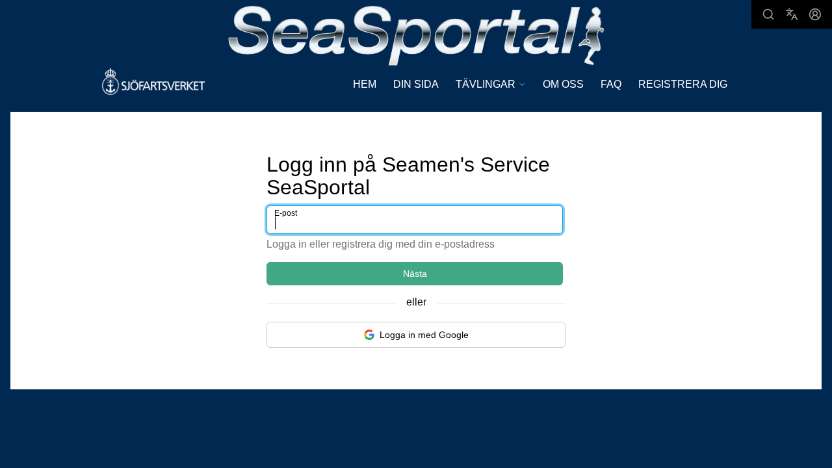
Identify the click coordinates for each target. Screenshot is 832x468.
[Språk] (791, 14)
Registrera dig (682, 84)
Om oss (563, 84)
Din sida (416, 84)
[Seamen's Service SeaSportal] (416, 34)
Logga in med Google (424, 335)
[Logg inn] (815, 14)
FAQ (611, 84)
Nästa (415, 273)
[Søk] (768, 14)
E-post (285, 213)
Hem (364, 84)
